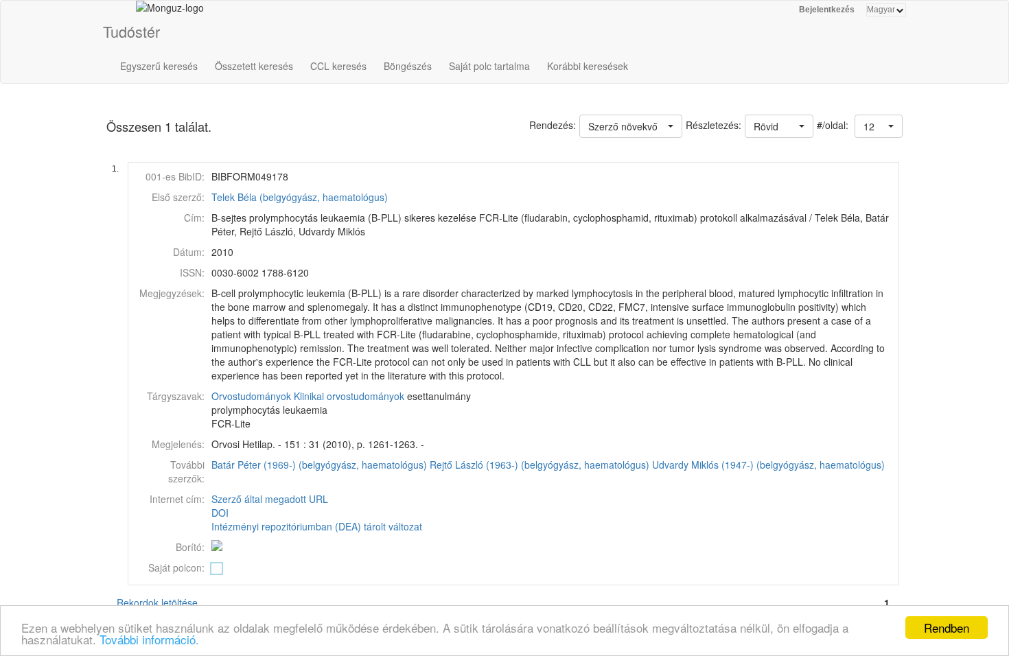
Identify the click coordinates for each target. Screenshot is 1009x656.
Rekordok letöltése (157, 602)
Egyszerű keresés (159, 66)
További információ (148, 639)
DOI (220, 512)
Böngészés (408, 66)
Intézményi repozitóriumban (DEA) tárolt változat (316, 526)
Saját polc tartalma (489, 66)
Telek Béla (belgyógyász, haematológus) (299, 197)
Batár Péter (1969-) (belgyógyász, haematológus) (319, 464)
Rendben (946, 627)
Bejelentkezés (827, 9)
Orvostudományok (251, 396)
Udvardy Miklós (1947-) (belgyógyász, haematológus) (768, 464)
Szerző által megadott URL (269, 499)
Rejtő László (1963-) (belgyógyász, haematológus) (539, 464)
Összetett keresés (254, 66)
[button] (879, 126)
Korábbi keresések (587, 66)
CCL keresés (338, 66)
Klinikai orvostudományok (349, 396)
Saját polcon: (176, 567)
